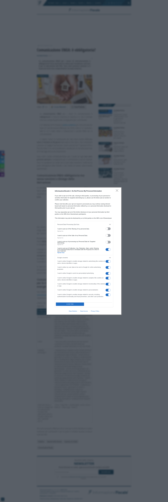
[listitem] (84, 224)
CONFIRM (70, 304)
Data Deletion (73, 311)
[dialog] (84, 251)
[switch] (108, 228)
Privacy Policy (95, 311)
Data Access (84, 311)
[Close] (117, 191)
